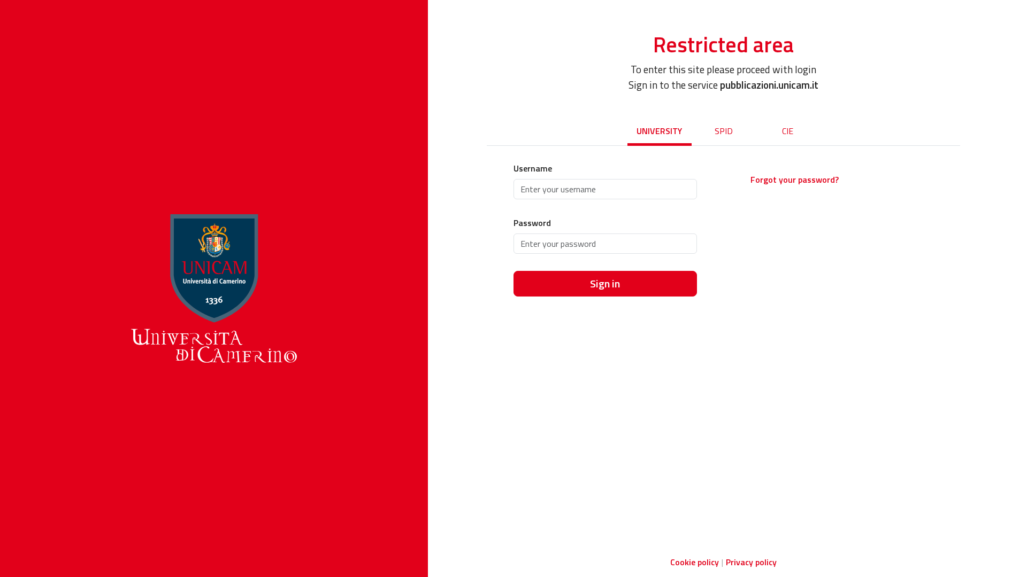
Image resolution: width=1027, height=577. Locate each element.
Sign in (605, 283)
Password (532, 222)
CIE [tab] (787, 130)
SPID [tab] (724, 130)
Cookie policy (694, 562)
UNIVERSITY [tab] (659, 130)
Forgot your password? (794, 179)
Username (533, 168)
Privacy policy (751, 562)
